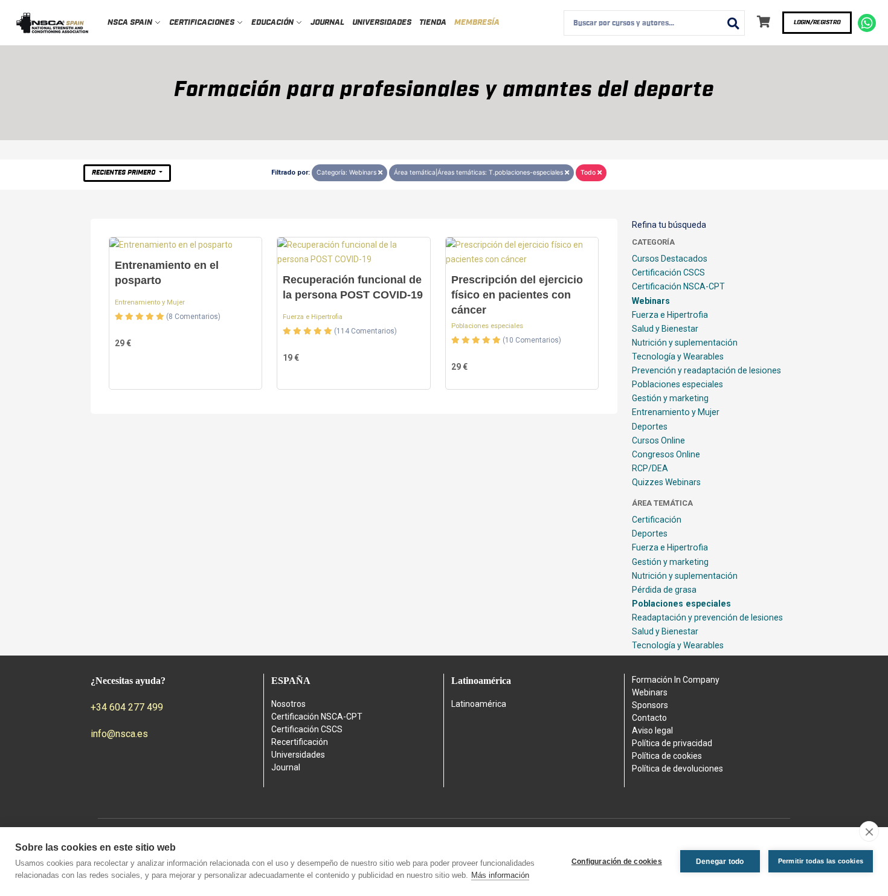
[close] (869, 831)
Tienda (432, 23)
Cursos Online (658, 440)
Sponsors (650, 705)
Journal (327, 23)
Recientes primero (124, 172)
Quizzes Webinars (666, 482)
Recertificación (299, 742)
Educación (273, 23)
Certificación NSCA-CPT (678, 286)
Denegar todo (720, 861)
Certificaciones (202, 23)
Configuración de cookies (616, 861)
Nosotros (288, 704)
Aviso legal (652, 730)
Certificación (656, 519)
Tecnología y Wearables (678, 356)
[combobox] (654, 23)
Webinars (651, 301)
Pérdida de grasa (664, 590)
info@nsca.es (119, 734)
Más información (500, 875)
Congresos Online (666, 454)
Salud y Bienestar (665, 329)
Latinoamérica (478, 704)
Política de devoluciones (677, 768)
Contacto (649, 718)
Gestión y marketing (670, 398)
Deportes (650, 426)
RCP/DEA (650, 468)
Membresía (477, 23)
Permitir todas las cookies (820, 861)
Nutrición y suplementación (685, 342)
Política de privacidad (672, 743)
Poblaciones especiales (487, 326)
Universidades (381, 23)
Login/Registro (817, 22)
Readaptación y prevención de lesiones (707, 617)
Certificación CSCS (668, 272)
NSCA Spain (131, 23)
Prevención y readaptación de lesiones (706, 370)
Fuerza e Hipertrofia (313, 317)
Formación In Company (675, 680)
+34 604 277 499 (127, 707)
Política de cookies (667, 756)
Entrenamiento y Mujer (150, 302)
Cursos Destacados (669, 258)
